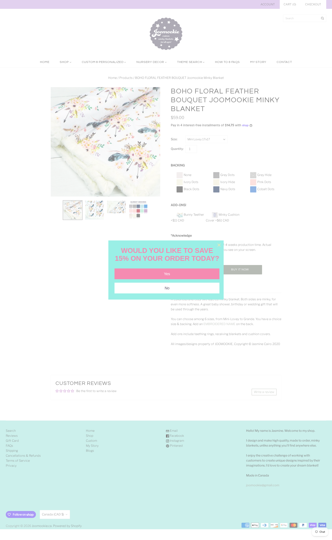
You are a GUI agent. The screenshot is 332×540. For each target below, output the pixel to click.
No (167, 288)
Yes (167, 274)
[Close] (219, 245)
